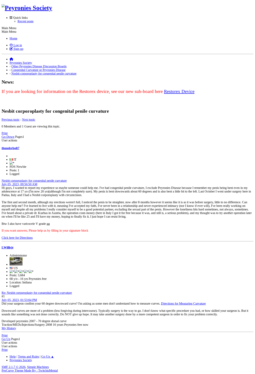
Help (13, 356)
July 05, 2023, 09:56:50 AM (19, 184)
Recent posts (25, 21)
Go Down (8, 136)
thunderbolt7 (10, 148)
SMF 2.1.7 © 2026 (14, 367)
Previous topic (11, 119)
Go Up (6, 339)
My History (9, 328)
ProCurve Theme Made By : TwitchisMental (30, 370)
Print (5, 133)
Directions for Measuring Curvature (183, 303)
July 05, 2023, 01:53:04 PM (19, 300)
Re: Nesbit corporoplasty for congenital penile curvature (37, 292)
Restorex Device (179, 91)
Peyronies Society (21, 360)
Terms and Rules (28, 356)
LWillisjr (8, 247)
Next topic (28, 119)
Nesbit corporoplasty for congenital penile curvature (34, 180)
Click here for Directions (17, 237)
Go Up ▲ (47, 356)
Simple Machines (38, 367)
